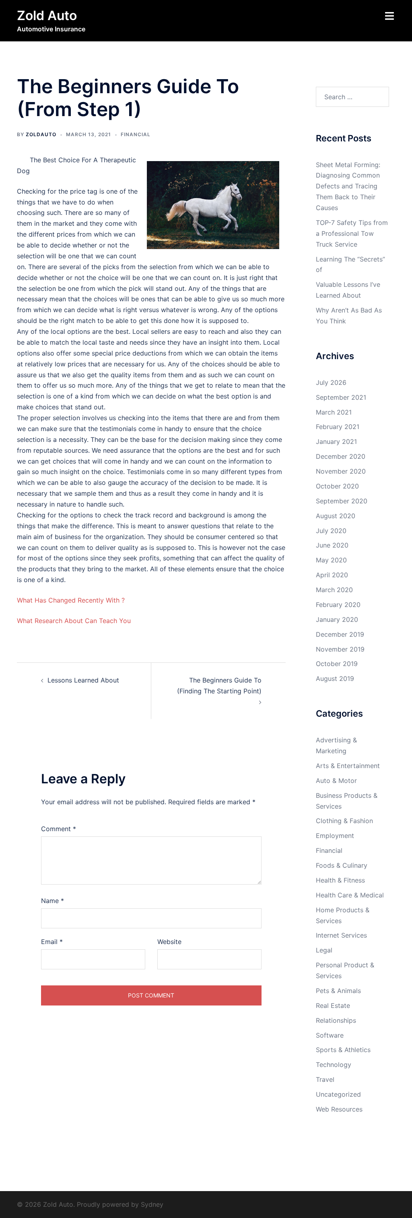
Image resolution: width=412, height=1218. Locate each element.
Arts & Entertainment (348, 766)
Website (169, 942)
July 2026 (331, 382)
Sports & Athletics (343, 1050)
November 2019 (340, 649)
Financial (135, 134)
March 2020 (334, 590)
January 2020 (337, 619)
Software (330, 1035)
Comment (58, 829)
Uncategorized (338, 1094)
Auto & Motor (336, 781)
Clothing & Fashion (344, 821)
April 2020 (332, 575)
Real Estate (333, 1005)
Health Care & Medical (350, 895)
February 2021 (337, 427)
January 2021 (336, 441)
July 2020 (331, 531)
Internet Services (341, 935)
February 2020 (338, 605)
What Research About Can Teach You (74, 621)
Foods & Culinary (341, 865)
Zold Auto (47, 15)
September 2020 (341, 501)
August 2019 (335, 678)
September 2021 (341, 397)
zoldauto (41, 134)
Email (52, 942)
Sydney (152, 1204)
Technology (333, 1065)
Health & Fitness (340, 880)
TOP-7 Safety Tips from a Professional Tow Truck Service (352, 233)
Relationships (336, 1020)
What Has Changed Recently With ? (71, 600)
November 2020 (341, 471)
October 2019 (337, 664)
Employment (335, 836)
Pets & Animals (338, 991)
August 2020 (335, 516)
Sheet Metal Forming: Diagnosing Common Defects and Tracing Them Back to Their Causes (348, 186)
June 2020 (332, 545)
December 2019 (340, 634)
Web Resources (339, 1109)
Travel (325, 1079)
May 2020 (331, 560)
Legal (324, 950)
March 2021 (334, 412)
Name (52, 901)
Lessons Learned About (83, 680)
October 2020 (337, 486)
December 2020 (340, 456)
